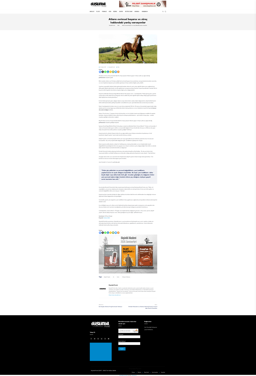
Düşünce (115, 11)
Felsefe (98, 11)
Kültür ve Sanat (129, 11)
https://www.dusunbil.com (115, 295)
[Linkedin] (108, 72)
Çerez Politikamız (148, 329)
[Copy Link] (110, 72)
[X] (103, 72)
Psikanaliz (104, 11)
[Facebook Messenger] (116, 72)
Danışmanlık (144, 11)
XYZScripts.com (134, 375)
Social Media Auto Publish (123, 375)
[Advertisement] (101, 352)
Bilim (110, 11)
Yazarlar (163, 372)
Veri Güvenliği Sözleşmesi (150, 327)
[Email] (113, 72)
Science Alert (107, 218)
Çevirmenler (155, 372)
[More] (118, 72)
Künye (133, 372)
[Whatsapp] (105, 72)
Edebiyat (121, 11)
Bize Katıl (146, 372)
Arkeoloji (92, 11)
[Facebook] (100, 72)
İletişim (139, 372)
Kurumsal (137, 11)
